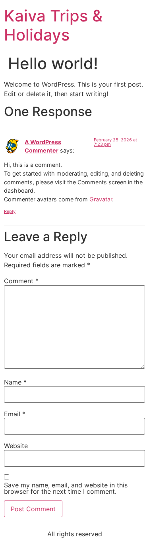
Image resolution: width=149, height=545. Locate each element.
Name (15, 382)
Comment (21, 281)
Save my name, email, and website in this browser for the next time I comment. (66, 488)
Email (14, 414)
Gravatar (100, 199)
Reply (9, 211)
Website (16, 446)
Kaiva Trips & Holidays (53, 25)
